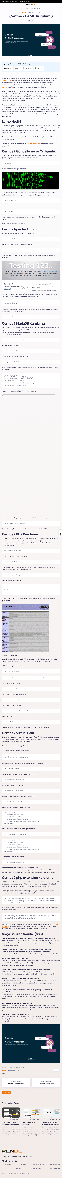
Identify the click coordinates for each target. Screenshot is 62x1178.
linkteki (30, 529)
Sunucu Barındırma (22, 1)
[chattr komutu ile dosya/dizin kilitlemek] (11, 1112)
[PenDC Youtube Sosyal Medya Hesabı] (15, 1161)
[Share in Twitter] (7, 1073)
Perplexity (29, 68)
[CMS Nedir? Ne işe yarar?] (46, 1082)
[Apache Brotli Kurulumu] (16, 1082)
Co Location (22, 1164)
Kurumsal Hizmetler (35, 1168)
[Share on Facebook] (10, 1073)
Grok (19, 68)
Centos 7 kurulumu (33, 144)
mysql (23, 1067)
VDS (7, 1)
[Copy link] (17, 1073)
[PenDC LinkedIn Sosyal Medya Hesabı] (3, 1161)
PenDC (3, 1)
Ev (22, 8)
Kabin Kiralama (55, 1164)
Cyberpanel (7, 1115)
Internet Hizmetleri (54, 1168)
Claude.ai (40, 68)
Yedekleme (19, 1168)
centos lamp (16, 1067)
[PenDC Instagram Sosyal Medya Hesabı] (12, 1161)
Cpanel (6, 1112)
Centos (26, 8)
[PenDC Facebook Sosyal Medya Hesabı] (6, 1161)
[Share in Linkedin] (13, 1073)
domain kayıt (6, 80)
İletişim (29, 1)
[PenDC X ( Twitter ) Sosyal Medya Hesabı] (9, 1161)
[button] (2, 5)
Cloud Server (8, 1164)
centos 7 (9, 1067)
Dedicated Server (13, 1)
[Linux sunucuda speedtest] (31, 1112)
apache (4, 1067)
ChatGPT (9, 68)
